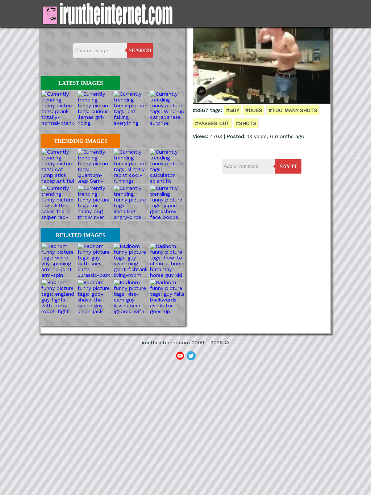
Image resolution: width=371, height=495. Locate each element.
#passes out (212, 123)
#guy (232, 110)
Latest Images (80, 83)
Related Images (80, 235)
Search (140, 50)
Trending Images (80, 141)
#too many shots (292, 110)
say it (288, 166)
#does (253, 110)
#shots (246, 123)
